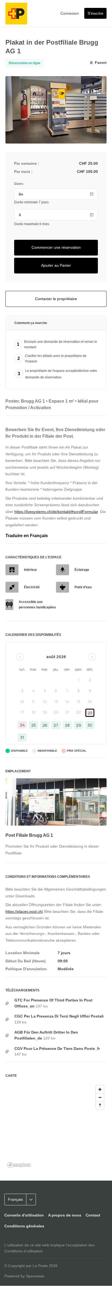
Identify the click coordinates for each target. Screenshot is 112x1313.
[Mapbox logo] (19, 1165)
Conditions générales (24, 1226)
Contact (93, 1215)
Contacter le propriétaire (56, 299)
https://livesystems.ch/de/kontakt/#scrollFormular (56, 511)
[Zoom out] (100, 1097)
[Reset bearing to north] (100, 1105)
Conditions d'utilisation (23, 1251)
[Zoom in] (100, 1089)
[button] (25, 1200)
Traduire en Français (26, 535)
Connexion (69, 13)
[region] (56, 1126)
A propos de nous (64, 1215)
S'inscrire (95, 13)
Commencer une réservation (56, 247)
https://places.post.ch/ (24, 911)
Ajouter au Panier (56, 265)
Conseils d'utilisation (24, 1215)
